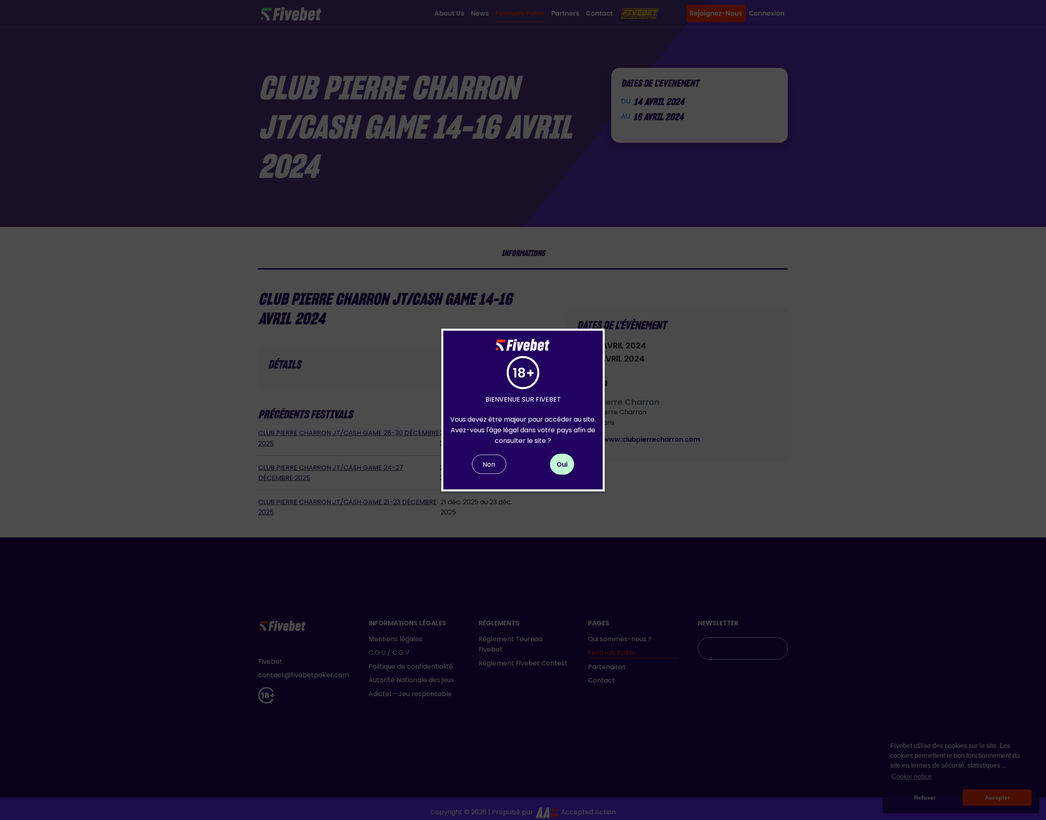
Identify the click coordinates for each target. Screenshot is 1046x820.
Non (489, 464)
